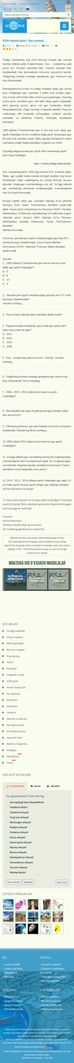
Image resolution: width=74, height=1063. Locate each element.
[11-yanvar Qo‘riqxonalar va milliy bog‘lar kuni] (45, 916)
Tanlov (11, 762)
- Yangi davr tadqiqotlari (52, 977)
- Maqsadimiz (10, 973)
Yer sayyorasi (13, 693)
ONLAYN (54, 786)
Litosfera (11, 712)
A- (15, 8)
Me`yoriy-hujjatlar (16, 649)
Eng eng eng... (14, 656)
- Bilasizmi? (9, 997)
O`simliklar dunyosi (16, 731)
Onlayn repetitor (15, 637)
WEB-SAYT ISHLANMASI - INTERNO (37, 1058)
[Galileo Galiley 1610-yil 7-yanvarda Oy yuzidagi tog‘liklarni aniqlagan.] (33, 928)
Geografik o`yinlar (15, 674)
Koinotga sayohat (15, 725)
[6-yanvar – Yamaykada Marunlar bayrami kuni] (45, 928)
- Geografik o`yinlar (13, 1001)
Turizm (10, 662)
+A (4, 8)
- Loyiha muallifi (11, 964)
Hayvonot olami (15, 737)
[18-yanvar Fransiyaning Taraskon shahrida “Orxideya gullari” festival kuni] (20, 904)
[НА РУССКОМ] (27, 8)
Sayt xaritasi (9, 3)
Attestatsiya (14, 756)
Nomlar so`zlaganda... (17, 744)
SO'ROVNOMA (16, 786)
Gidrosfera (12, 706)
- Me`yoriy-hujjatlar (50, 1001)
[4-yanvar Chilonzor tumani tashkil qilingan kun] (58, 928)
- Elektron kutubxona (51, 1009)
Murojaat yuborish (29, 3)
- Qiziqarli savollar (12, 1005)
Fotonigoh (12, 668)
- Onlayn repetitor (49, 997)
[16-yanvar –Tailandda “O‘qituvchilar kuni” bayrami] (45, 904)
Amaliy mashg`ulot (16, 687)
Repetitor (48, 3)
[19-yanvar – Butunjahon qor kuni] (8, 904)
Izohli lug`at (12, 681)
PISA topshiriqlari (15, 643)
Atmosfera (12, 700)
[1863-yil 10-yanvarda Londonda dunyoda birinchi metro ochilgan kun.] (58, 916)
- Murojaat (8, 977)
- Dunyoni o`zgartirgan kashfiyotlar (52, 970)
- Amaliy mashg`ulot (51, 1005)
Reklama (61, 3)
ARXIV (37, 786)
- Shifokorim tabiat (13, 1009)
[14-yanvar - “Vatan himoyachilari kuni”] (8, 916)
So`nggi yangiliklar (16, 631)
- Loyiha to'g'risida (12, 968)
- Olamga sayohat (49, 981)
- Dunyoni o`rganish (50, 964)
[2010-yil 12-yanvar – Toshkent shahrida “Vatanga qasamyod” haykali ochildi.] (33, 916)
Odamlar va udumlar (17, 718)
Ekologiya (11, 750)
